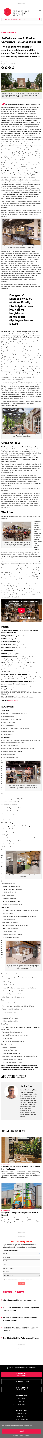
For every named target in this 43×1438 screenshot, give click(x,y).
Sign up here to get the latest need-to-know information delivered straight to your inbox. (19, 1246)
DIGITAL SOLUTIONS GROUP (21, 1405)
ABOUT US (21, 1399)
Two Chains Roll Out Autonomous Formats (21, 1338)
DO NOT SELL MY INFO (21, 1420)
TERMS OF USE (21, 1417)
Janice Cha (4, 62)
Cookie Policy (15, 1435)
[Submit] (39, 19)
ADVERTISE (21, 1402)
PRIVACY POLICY (21, 1414)
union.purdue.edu (13, 700)
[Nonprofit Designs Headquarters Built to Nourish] (22, 1196)
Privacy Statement (25, 1435)
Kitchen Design (8, 33)
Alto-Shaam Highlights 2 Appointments (19, 1300)
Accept (21, 1431)
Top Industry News (11, 1250)
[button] (21, 1374)
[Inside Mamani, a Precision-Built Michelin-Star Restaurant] (22, 1150)
